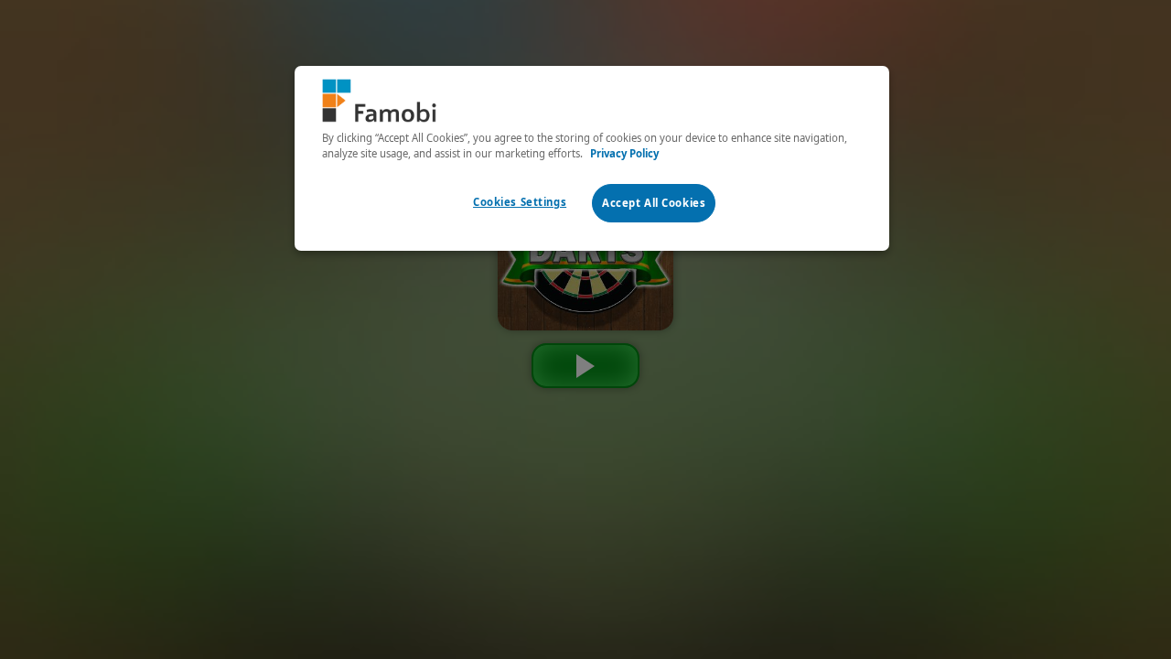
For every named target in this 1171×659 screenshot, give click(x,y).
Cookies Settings (519, 202)
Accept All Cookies (653, 203)
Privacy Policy (624, 153)
